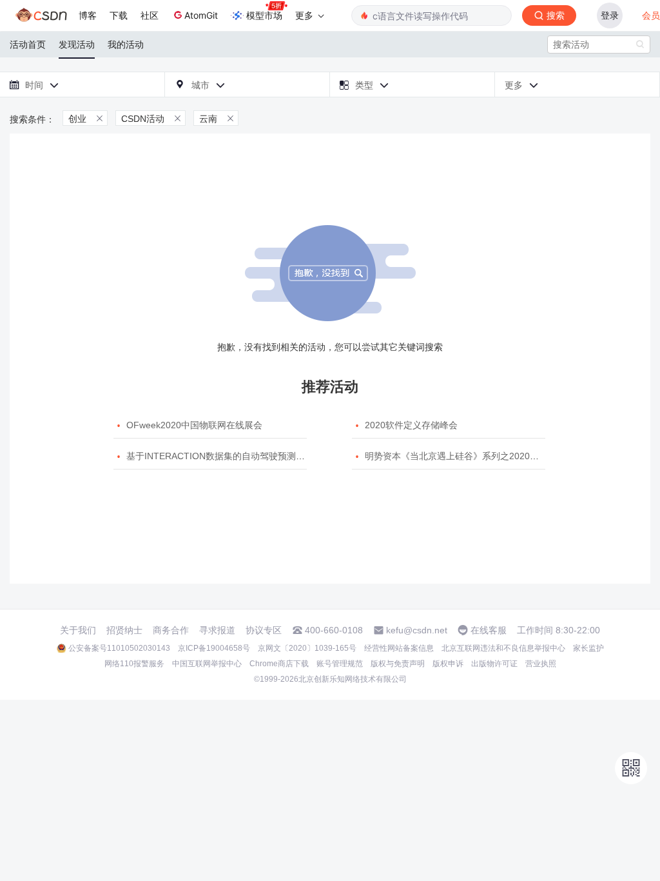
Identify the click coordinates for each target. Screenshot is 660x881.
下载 (119, 15)
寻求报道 (217, 630)
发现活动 (77, 44)
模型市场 (264, 15)
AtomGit (201, 15)
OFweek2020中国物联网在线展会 (194, 425)
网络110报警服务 (134, 663)
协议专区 (264, 630)
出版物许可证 (494, 663)
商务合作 (171, 630)
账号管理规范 (339, 663)
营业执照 (540, 663)
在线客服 (489, 630)
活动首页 (28, 44)
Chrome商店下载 (279, 663)
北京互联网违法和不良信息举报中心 (503, 648)
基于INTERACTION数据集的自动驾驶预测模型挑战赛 (233, 456)
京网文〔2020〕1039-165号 (307, 648)
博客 (88, 15)
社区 (150, 15)
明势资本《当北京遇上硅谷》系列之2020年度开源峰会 (474, 456)
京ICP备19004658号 (214, 648)
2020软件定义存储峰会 (411, 425)
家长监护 (588, 648)
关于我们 (78, 630)
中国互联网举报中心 (207, 663)
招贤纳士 (124, 630)
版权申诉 (447, 663)
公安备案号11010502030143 (119, 648)
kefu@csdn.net (416, 630)
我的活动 (126, 44)
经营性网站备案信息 (399, 648)
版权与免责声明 (398, 663)
